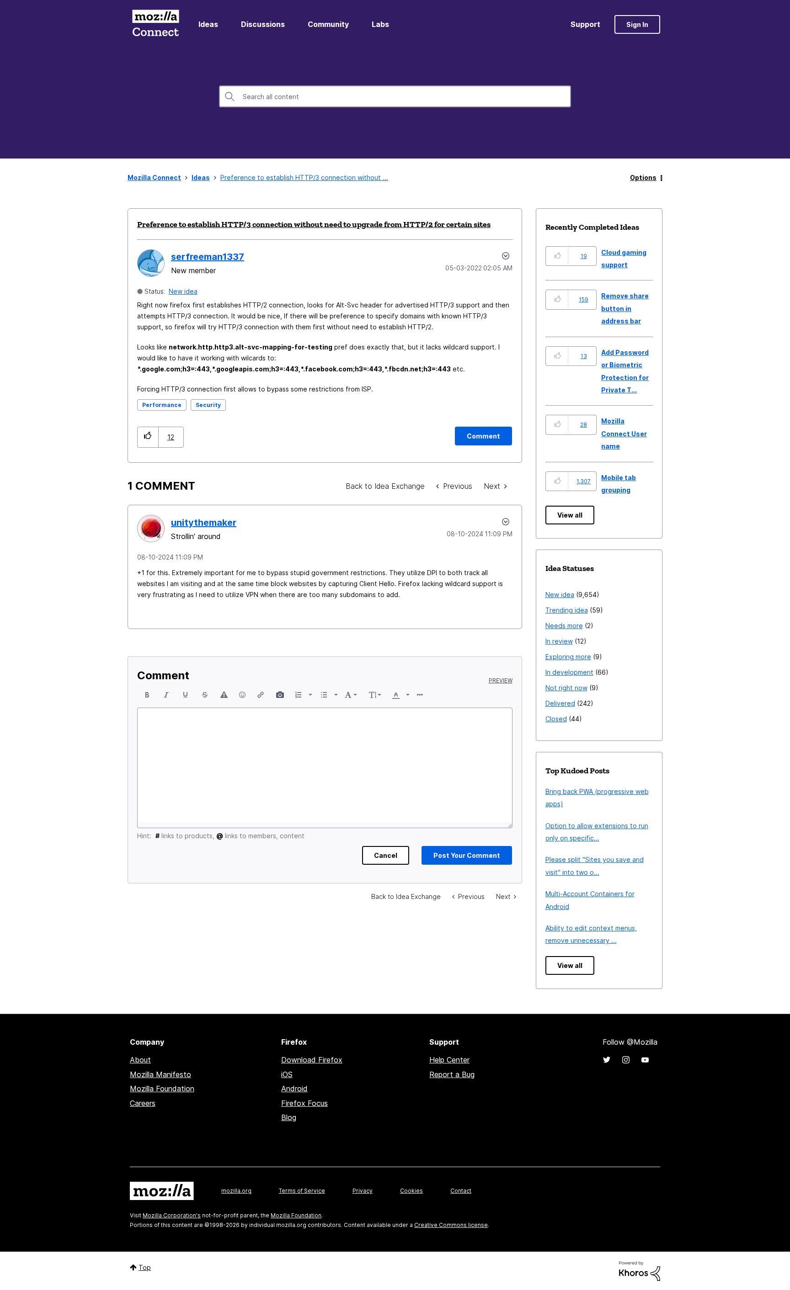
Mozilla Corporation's (172, 1215)
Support (585, 24)
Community (328, 24)
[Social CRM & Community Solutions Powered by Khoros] (639, 1270)
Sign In (637, 24)
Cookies (411, 1190)
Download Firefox (311, 1059)
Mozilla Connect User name (624, 433)
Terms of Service (302, 1190)
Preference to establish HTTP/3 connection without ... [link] (304, 177)
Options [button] (643, 177)
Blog (288, 1117)
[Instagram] (626, 1060)
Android (294, 1088)
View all (569, 515)
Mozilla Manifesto (160, 1074)
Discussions (263, 24)
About (140, 1059)
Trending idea (566, 610)
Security (208, 405)
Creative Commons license (451, 1224)
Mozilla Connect (155, 24)
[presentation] (147, 695)
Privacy (362, 1190)
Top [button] (145, 1267)
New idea (183, 291)
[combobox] (395, 96)
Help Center (449, 1059)
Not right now (566, 688)
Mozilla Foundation (162, 1088)
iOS (287, 1074)
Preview (500, 680)
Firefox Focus (304, 1103)
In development (569, 672)
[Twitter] (607, 1060)
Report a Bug (452, 1074)
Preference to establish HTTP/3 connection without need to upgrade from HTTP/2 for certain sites (314, 224)
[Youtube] (645, 1060)
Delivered (560, 703)
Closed (556, 719)
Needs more (564, 625)
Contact (460, 1190)
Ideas (208, 24)
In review (559, 641)
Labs (380, 24)
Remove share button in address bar (625, 308)
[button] (148, 437)
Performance (161, 405)
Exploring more (568, 657)
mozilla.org (236, 1190)
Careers (142, 1103)
